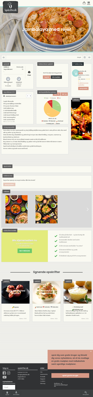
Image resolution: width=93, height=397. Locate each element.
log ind (46, 77)
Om (41, 372)
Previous (5, 209)
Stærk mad (60, 121)
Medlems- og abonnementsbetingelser (61, 385)
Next (87, 209)
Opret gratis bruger (70, 375)
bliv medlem (56, 77)
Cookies (42, 381)
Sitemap (42, 383)
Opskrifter (10, 7)
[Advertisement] (79, 206)
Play (2, 209)
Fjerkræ (58, 123)
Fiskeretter (53, 121)
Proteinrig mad (50, 123)
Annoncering (44, 374)
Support (42, 379)
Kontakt (42, 376)
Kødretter (45, 121)
